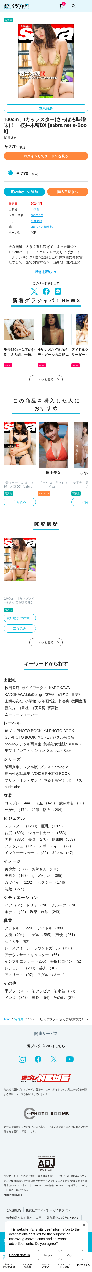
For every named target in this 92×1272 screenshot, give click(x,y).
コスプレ (19, 803)
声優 (66, 935)
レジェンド (21, 968)
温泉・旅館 (46, 912)
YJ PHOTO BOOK (59, 731)
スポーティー (56, 846)
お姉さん (46, 869)
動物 (42, 997)
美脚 (15, 839)
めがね (17, 810)
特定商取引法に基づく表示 (23, 1218)
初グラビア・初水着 (54, 991)
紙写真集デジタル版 (21, 767)
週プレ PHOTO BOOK (23, 731)
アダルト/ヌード (50, 975)
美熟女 (17, 875)
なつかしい (48, 875)
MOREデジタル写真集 (56, 737)
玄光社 (50, 694)
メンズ (17, 997)
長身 (39, 839)
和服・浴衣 (48, 810)
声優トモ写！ (54, 780)
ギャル (63, 853)
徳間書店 (78, 701)
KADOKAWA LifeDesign (24, 694)
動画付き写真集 (17, 773)
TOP (7, 1019)
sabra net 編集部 (42, 226)
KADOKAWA (59, 688)
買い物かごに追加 (24, 192)
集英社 (76, 694)
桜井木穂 (36, 221)
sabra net (37, 215)
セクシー (53, 882)
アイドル (52, 928)
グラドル (20, 928)
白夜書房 (38, 708)
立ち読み (46, 108)
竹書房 (63, 701)
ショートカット (48, 833)
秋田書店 (12, 688)
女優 (15, 935)
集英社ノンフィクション (25, 751)
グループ (65, 905)
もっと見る (46, 379)
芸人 (49, 968)
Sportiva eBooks (60, 751)
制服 (46, 803)
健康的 (64, 839)
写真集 (18, 1019)
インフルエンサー (26, 961)
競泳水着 (72, 803)
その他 (65, 997)
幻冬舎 (63, 694)
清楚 (15, 889)
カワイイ (20, 882)
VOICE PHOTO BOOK (51, 773)
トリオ (38, 905)
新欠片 (10, 708)
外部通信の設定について (63, 1218)
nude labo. (13, 787)
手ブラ (17, 991)
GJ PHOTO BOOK (20, 737)
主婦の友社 (14, 701)
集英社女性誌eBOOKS (62, 744)
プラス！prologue (54, 767)
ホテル (16, 912)
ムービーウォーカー (21, 714)
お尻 (15, 833)
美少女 (17, 869)
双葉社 (52, 708)
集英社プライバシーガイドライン (48, 1210)
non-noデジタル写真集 (23, 744)
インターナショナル (27, 853)
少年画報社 (47, 701)
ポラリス (74, 780)
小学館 (35, 209)
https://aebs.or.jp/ (13, 1194)
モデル (40, 935)
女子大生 (18, 941)
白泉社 (23, 708)
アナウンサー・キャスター (33, 955)
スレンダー (22, 826)
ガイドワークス (34, 688)
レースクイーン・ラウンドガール (39, 948)
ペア (14, 905)
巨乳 (53, 826)
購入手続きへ (67, 192)
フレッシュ (21, 846)
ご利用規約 (13, 1210)
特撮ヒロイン (67, 961)
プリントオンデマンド (23, 780)
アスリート (20, 975)
